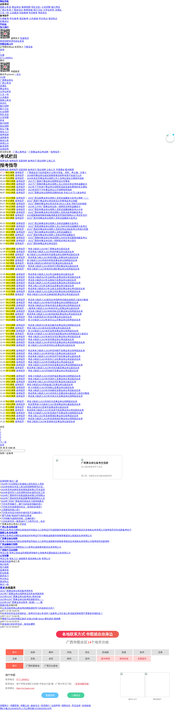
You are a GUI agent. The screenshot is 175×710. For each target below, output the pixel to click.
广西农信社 (17, 10)
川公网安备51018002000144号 (37, 708)
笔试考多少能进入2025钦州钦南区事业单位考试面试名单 (54, 314)
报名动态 (13, 541)
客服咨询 (50, 695)
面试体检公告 (34, 558)
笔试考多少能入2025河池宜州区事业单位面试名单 (52, 382)
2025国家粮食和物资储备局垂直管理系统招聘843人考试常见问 (57, 215)
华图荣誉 (14, 705)
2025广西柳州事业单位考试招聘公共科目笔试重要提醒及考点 (57, 238)
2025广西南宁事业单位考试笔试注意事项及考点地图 (52, 201)
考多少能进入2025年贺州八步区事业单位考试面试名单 (54, 359)
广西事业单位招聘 (9, 538)
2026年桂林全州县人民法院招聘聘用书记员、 (23, 487)
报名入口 (4, 132)
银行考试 (55, 7)
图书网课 (105, 658)
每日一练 (4, 584)
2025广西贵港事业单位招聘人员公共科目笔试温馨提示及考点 (57, 226)
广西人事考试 (19, 152)
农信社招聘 (14, 547)
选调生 (58, 10)
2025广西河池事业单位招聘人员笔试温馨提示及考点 (52, 218)
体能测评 (74, 530)
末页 (2, 445)
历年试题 (118, 530)
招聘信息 (66, 705)
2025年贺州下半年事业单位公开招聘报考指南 (50, 190)
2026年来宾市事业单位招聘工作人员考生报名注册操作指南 (55, 178)
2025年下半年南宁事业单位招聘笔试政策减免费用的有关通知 (57, 187)
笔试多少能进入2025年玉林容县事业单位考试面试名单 (54, 283)
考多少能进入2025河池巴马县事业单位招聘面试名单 (52, 401)
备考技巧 (126, 530)
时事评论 (4, 21)
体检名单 (92, 530)
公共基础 (33, 18)
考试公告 (4, 530)
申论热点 (43, 18)
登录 (2, 50)
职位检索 (4, 573)
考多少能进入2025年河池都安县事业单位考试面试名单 (54, 390)
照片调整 (4, 567)
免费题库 (142, 658)
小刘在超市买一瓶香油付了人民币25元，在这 (23, 521)
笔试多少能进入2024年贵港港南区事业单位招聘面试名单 (55, 418)
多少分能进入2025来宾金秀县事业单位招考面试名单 (53, 331)
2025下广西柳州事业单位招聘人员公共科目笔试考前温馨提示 (57, 184)
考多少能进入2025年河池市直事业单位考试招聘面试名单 (55, 365)
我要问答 (4, 605)
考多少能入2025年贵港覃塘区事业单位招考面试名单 (53, 416)
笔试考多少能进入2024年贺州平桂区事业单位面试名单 (54, 356)
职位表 (21, 530)
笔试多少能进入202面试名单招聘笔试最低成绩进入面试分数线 (58, 300)
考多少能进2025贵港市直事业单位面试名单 (47, 407)
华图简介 (4, 705)
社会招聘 (4, 111)
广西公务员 (5, 10)
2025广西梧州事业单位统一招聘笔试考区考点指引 (52, 240)
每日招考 (4, 564)
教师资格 (28, 10)
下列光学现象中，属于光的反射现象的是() (21, 504)
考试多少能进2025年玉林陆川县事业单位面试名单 (52, 280)
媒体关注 (35, 705)
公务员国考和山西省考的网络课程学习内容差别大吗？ (28, 608)
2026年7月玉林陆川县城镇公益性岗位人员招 (22, 484)
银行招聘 (4, 106)
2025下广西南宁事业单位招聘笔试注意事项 (49, 181)
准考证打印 (47, 530)
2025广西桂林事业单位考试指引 (42, 243)
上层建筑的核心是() (10, 510)
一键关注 (76, 695)
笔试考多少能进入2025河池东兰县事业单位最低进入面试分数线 (58, 393)
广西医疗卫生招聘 (9, 550)
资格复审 (65, 530)
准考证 (45, 541)
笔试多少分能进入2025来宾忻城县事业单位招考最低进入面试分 (57, 334)
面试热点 (53, 18)
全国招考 (4, 149)
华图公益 (25, 705)
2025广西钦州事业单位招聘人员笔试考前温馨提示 (51, 235)
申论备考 (14, 18)
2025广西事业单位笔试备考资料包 (16, 591)
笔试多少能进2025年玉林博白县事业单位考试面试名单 (54, 277)
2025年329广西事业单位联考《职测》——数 (21, 602)
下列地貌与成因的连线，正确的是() (18, 518)
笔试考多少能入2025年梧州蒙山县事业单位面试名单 (53, 257)
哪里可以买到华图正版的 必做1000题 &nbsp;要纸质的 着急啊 (31, 619)
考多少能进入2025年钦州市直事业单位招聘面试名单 (53, 302)
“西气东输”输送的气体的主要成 (16, 515)
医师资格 (31, 553)
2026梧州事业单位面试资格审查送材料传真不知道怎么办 (54, 175)
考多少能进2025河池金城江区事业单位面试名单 (50, 384)
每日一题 (13, 481)
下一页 (3, 442)
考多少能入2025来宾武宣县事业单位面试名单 (49, 328)
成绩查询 (4, 137)
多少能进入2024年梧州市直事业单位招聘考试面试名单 (53, 254)
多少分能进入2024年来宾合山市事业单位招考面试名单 (54, 320)
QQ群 (2, 77)
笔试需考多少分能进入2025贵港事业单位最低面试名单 (54, 404)
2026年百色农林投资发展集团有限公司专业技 (23, 489)
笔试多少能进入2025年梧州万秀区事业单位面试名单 (53, 266)
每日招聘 (4, 123)
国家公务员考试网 (9, 533)
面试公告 (4, 140)
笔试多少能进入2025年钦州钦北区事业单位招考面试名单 (55, 311)
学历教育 (33, 13)
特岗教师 (23, 13)
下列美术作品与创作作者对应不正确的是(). (21, 512)
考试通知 (48, 553)
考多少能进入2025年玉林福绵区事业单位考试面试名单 (53, 294)
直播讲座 (4, 570)
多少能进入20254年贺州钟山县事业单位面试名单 (51, 345)
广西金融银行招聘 (9, 544)
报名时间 (28, 530)
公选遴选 (14, 13)
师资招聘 (4, 41)
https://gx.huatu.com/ (25, 688)
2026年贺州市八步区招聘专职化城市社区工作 (23, 492)
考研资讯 (42, 13)
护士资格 (40, 553)
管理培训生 (14, 41)
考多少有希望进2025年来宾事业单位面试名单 (50, 317)
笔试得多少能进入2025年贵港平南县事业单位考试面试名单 (55, 410)
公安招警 (46, 7)
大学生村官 (48, 10)
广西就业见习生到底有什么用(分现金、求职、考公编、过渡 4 (56, 172)
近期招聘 (4, 481)
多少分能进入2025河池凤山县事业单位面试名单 (51, 387)
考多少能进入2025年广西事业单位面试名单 (49, 249)
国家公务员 (5, 7)
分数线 (45, 535)
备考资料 (4, 146)
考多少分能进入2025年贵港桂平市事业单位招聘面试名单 (55, 413)
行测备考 (4, 18)
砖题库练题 (5, 561)
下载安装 (28, 47)
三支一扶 (4, 13)
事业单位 (16, 7)
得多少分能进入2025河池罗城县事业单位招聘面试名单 (54, 376)
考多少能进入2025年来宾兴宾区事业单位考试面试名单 (54, 336)
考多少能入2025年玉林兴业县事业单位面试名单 (51, 286)
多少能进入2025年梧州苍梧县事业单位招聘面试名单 (52, 260)
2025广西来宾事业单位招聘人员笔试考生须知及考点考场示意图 (57, 229)
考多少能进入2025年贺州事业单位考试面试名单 (51, 339)
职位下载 (4, 129)
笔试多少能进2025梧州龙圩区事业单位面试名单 (50, 263)
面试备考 (23, 18)
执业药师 (22, 553)
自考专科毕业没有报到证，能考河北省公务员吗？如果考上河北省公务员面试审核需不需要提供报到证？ (52, 613)
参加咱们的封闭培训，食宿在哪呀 (18, 624)
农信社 (3, 103)
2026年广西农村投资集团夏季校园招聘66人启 (23, 498)
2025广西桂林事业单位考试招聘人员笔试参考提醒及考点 (55, 212)
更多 (22, 41)
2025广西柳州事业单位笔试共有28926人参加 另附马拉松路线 (57, 204)
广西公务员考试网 (9, 527)
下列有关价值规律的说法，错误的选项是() (21, 507)
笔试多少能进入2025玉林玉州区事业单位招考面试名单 (54, 291)
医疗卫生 (37, 10)
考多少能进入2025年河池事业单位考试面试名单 (51, 362)
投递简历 (24, 38)
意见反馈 (76, 705)
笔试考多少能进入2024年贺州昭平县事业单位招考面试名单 (56, 350)
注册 (2, 55)
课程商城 (123, 658)
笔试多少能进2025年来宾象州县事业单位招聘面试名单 (54, 325)
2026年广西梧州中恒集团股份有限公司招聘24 (23, 495)
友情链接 (86, 705)
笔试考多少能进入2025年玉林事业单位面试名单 (51, 274)
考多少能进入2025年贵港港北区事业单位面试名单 (51, 421)
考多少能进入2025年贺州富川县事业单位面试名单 (52, 353)
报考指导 (55, 152)
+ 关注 (18, 74)
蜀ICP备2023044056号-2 (11, 708)
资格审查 (61, 535)
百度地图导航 (82, 684)
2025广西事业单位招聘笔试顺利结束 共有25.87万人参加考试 (57, 192)
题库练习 (4, 576)
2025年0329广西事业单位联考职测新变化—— (22, 599)
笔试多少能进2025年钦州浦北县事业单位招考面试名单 (54, 305)
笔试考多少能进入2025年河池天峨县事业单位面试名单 (53, 368)
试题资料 (105, 541)
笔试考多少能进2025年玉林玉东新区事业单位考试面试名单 (56, 288)
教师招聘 (26, 7)
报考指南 (4, 134)
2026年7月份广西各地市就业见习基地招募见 (22, 501)
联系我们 (45, 705)
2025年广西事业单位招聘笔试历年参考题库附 (22, 594)
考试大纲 (13, 530)
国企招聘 (4, 126)
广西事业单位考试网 (38, 152)
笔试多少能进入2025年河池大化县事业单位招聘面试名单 (55, 396)
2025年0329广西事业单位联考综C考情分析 (20, 596)
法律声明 (55, 705)
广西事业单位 (6, 80)
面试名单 (83, 530)
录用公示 (4, 143)
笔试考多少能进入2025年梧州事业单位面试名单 (51, 252)
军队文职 (36, 7)
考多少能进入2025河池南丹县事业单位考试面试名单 (53, 370)
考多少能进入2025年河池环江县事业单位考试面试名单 (54, 379)
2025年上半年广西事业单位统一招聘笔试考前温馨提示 (54, 206)
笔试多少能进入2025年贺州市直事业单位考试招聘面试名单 (56, 342)
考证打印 (37, 535)
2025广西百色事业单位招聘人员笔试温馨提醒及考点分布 (55, 209)
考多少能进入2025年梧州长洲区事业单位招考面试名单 (53, 269)
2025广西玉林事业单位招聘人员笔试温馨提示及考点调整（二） (58, 198)
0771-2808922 (6, 58)
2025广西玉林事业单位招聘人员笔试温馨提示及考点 (53, 223)
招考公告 (4, 535)
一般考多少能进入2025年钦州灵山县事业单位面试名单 (53, 308)
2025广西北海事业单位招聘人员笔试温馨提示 (50, 232)
